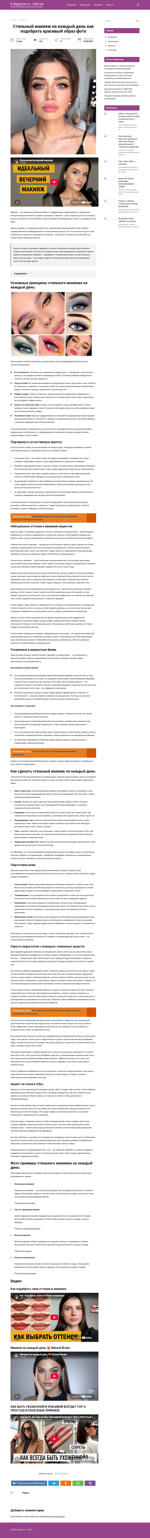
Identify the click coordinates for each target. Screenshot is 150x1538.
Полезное (98, 5)
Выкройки (71, 5)
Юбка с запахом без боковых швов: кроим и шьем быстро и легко (128, 117)
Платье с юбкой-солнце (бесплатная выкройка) (128, 204)
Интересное (85, 5)
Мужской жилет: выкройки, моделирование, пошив (126, 182)
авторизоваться (58, 1516)
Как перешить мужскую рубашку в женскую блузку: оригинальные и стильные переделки (128, 141)
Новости (109, 5)
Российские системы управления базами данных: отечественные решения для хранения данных (119, 75)
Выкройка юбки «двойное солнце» (127, 219)
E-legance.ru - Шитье (27, 4)
